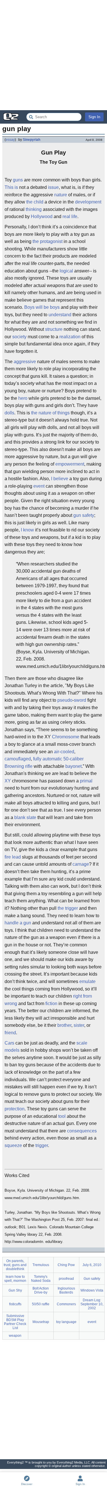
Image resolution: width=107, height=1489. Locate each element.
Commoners (66, 1304)
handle (12, 922)
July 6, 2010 (91, 1265)
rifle (29, 766)
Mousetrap (41, 1322)
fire (8, 857)
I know (27, 529)
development (88, 201)
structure (53, 329)
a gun (25, 922)
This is (11, 187)
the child (34, 201)
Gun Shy (15, 1290)
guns (18, 179)
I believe (59, 478)
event (39, 486)
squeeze (13, 1145)
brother (64, 1025)
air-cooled (64, 751)
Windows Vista (91, 1290)
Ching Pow (66, 1265)
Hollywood (42, 216)
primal (86, 780)
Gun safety (92, 1279)
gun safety (83, 515)
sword (80, 700)
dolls (9, 412)
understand (60, 314)
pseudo (64, 700)
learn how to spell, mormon (15, 1279)
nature (60, 194)
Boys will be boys (42, 307)
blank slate (25, 817)
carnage (80, 864)
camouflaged (18, 758)
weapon (15, 1336)
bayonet (73, 766)
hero (22, 398)
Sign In (94, 117)
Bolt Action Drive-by (41, 1290)
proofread (66, 1279)
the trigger (68, 908)
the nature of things (50, 412)
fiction (51, 1003)
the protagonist (47, 241)
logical (66, 270)
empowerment (69, 464)
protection (15, 1108)
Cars (9, 1043)
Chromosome (65, 736)
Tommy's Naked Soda (41, 1279)
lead (16, 857)
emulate (87, 981)
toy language (66, 1322)
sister (79, 1025)
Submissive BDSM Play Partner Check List (15, 1322)
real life (69, 216)
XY (8, 780)
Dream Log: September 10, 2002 (91, 1304)
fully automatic (47, 758)
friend (10, 1032)
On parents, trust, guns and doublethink (15, 1265)
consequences (82, 1130)
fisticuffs (15, 1304)
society (19, 336)
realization (69, 336)
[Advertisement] (53, 55)
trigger (41, 1145)
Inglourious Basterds (66, 1290)
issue (53, 187)
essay (10, 140)
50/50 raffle (40, 1304)
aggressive (25, 361)
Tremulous (41, 1265)
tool (62, 1116)
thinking (34, 209)
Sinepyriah (31, 140)
